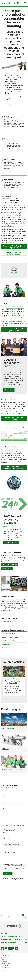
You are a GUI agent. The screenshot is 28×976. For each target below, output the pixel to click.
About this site (5, 955)
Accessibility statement (7, 963)
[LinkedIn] (12, 948)
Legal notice (4, 959)
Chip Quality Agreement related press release (14, 253)
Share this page (5, 916)
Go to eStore (7, 569)
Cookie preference (5, 967)
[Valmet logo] (7, 3)
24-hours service (11, 542)
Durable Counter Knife (9, 637)
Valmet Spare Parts (8, 621)
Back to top (23, 917)
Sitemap (3, 957)
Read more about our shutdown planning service (14, 467)
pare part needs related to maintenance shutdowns (13, 457)
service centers (17, 605)
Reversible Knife (7, 648)
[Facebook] (2, 948)
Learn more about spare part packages (14, 418)
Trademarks (4, 961)
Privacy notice (5, 965)
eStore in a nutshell (10, 564)
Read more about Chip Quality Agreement (14, 247)
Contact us (9, 390)
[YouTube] (16, 948)
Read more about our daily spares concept (14, 330)
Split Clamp (6, 644)
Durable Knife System (9, 633)
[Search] (21, 3)
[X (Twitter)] (9, 948)
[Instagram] (6, 948)
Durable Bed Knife (8, 640)
